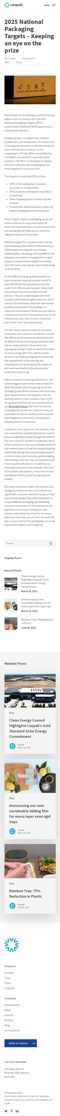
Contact (8, 1015)
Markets (8, 1020)
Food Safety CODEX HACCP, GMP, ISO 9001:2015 (26, 1096)
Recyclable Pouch (18, 406)
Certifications (12, 1030)
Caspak (12, 58)
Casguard (9, 988)
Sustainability (12, 1004)
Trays (7, 977)
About (7, 1010)
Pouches (9, 972)
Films (7, 983)
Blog (18, 62)
